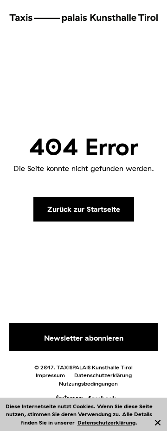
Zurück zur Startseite (83, 209)
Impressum (50, 375)
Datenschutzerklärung (106, 422)
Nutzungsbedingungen (88, 383)
